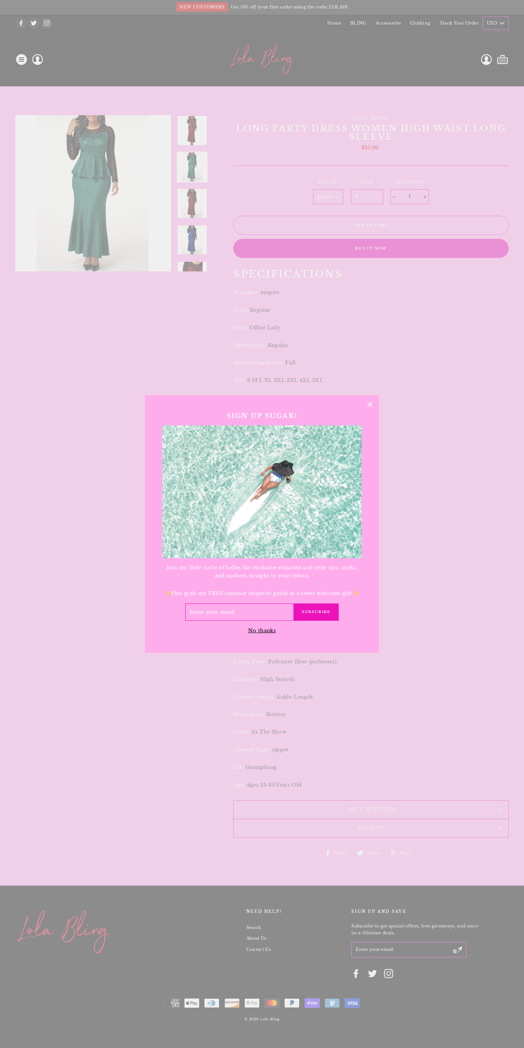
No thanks (262, 630)
